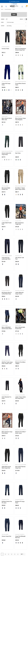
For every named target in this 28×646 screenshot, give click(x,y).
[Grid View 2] (26, 19)
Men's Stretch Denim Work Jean (7, 119)
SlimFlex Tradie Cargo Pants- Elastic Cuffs (7, 363)
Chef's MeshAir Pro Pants (6, 397)
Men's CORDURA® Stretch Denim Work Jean (7, 328)
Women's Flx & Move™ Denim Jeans (20, 432)
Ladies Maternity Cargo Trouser (19, 293)
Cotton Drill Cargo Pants (6, 84)
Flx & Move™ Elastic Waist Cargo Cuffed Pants (20, 188)
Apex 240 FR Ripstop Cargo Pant (20, 467)
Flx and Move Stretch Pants (20, 84)
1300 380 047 (14, 3)
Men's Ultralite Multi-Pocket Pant (20, 328)
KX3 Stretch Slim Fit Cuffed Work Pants (7, 293)
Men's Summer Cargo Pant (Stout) (7, 432)
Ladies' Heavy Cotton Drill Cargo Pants (20, 397)
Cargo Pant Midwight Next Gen (20, 537)
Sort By (2, 25)
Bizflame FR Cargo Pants (19, 502)
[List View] (24, 19)
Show (2, 22)
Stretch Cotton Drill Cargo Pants (6, 154)
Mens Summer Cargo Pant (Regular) (20, 119)
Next (22, 554)
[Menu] (2, 6)
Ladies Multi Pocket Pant (6, 223)
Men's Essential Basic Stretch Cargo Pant (20, 49)
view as (21, 19)
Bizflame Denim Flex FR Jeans (7, 502)
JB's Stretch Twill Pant (19, 258)
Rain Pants (18, 153)
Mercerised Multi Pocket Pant (6, 188)
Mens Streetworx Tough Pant (19, 223)
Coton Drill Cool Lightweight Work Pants (6, 258)
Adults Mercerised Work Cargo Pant (6, 467)
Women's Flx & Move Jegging (20, 363)
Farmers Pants (5, 48)
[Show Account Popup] (22, 6)
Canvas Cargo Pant (6, 536)
